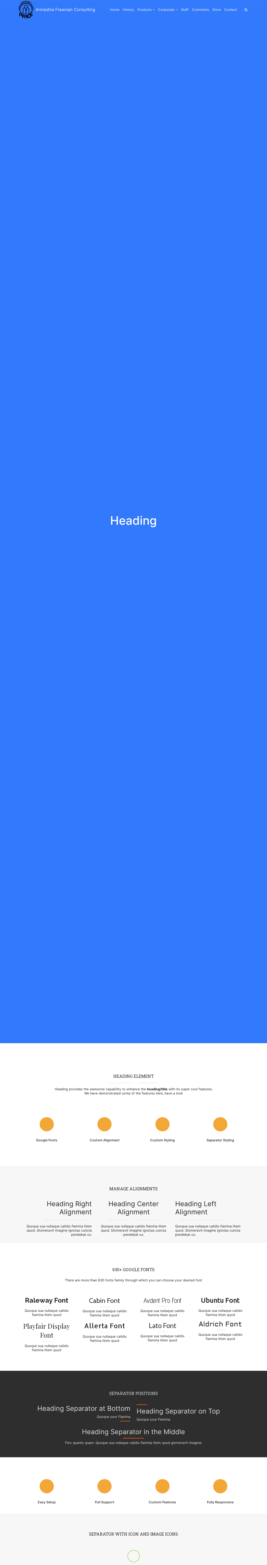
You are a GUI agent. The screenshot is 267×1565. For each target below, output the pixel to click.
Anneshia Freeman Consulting (65, 9)
